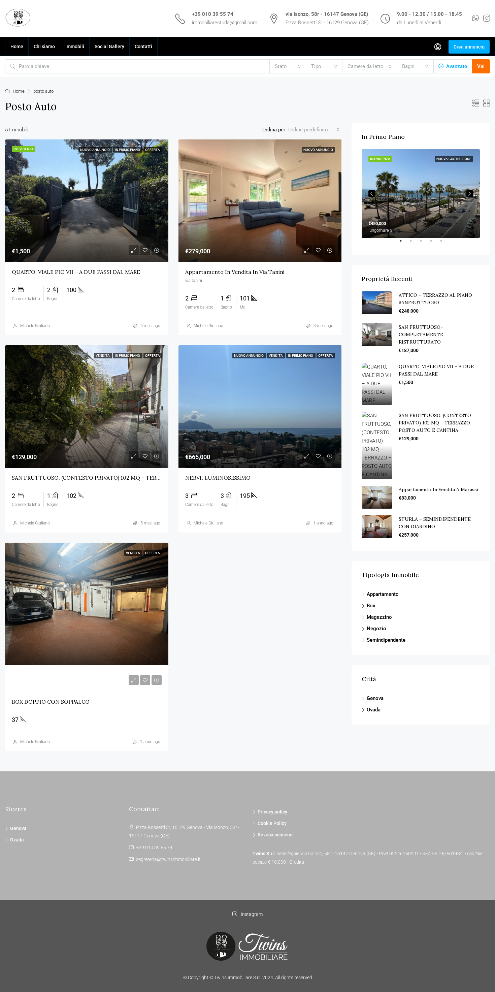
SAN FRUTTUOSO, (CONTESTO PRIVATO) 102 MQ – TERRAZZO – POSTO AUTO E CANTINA (129, 477)
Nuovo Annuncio (95, 150)
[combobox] (287, 66)
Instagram (251, 914)
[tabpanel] (421, 193)
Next (469, 193)
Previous (371, 193)
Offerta (152, 150)
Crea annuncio (469, 47)
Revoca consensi (276, 834)
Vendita (103, 355)
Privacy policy (272, 811)
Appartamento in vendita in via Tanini (235, 271)
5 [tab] (444, 243)
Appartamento (383, 594)
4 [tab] (434, 243)
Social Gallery (109, 46)
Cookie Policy (272, 823)
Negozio (376, 629)
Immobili (74, 46)
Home (16, 46)
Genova (375, 698)
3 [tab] (424, 243)
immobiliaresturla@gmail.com (224, 23)
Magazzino (379, 617)
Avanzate (456, 66)
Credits (296, 862)
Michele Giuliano (35, 325)
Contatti (143, 46)
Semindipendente (386, 640)
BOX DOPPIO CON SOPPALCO (51, 701)
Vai (481, 66)
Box (371, 606)
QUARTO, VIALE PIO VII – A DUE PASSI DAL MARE (76, 271)
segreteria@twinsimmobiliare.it (168, 859)
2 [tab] (414, 243)
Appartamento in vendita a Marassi (438, 489)
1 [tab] (404, 243)
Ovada (374, 710)
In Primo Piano (128, 150)
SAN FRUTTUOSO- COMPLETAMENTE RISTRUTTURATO (421, 334)
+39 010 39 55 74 (212, 14)
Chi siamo (44, 46)
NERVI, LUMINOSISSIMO (218, 477)
